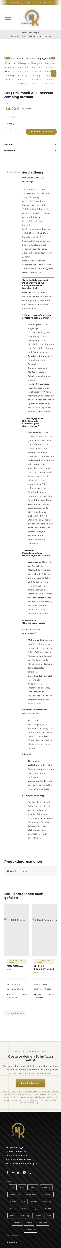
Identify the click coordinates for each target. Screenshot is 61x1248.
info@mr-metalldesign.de (25, 1163)
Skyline (38, 1215)
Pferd (12, 1215)
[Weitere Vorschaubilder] (53, 73)
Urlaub (29, 1223)
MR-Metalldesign (14, 1147)
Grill (22, 1013)
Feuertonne (31, 1194)
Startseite (26, 33)
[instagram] (13, 1172)
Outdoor (47, 1208)
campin (33, 1187)
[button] (30, 145)
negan (35, 1208)
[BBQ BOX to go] (16, 930)
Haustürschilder (42, 3)
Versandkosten (17, 989)
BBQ (12, 1187)
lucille (13, 1208)
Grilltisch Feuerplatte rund (44, 967)
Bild (22, 1187)
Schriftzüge (15, 3)
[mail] (24, 1172)
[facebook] (7, 1172)
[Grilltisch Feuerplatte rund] (44, 930)
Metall (24, 1208)
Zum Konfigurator (30, 1083)
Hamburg (47, 1201)
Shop (35, 33)
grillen (34, 1201)
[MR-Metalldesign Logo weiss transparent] (31, 8)
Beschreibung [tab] (12, 172)
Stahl (49, 1215)
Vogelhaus (42, 1223)
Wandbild (30, 1230)
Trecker (17, 1223)
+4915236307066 (22, 1159)
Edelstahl (46, 1187)
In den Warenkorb (41, 132)
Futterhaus (46, 1194)
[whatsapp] (18, 1172)
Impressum (11, 1242)
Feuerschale (15, 1194)
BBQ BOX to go (15, 966)
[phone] (29, 1172)
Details (24, 995)
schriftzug (24, 1215)
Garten (13, 1201)
